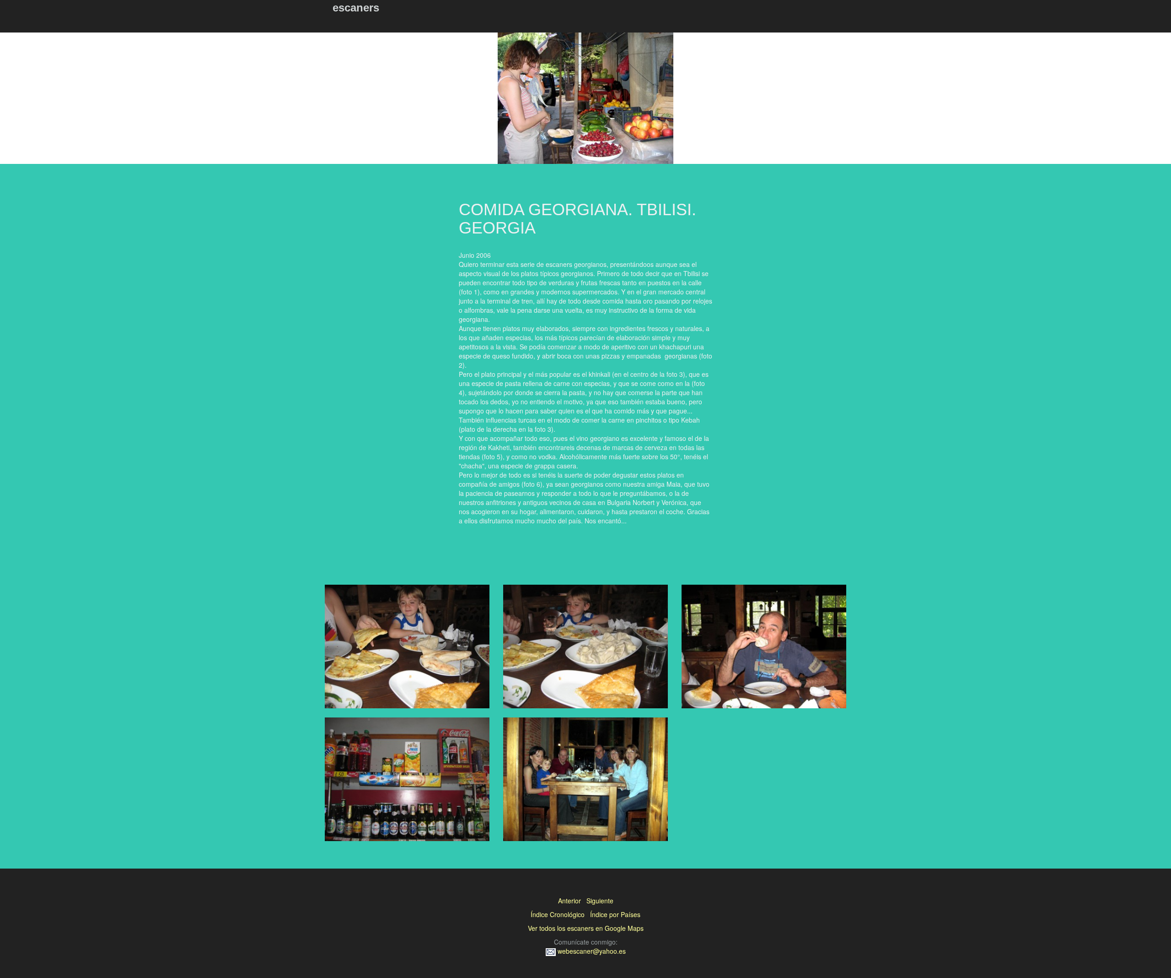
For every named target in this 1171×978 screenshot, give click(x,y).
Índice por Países (615, 914)
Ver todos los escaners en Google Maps (586, 928)
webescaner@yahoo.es (591, 951)
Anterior (569, 900)
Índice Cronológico (558, 914)
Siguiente (599, 900)
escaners (356, 7)
